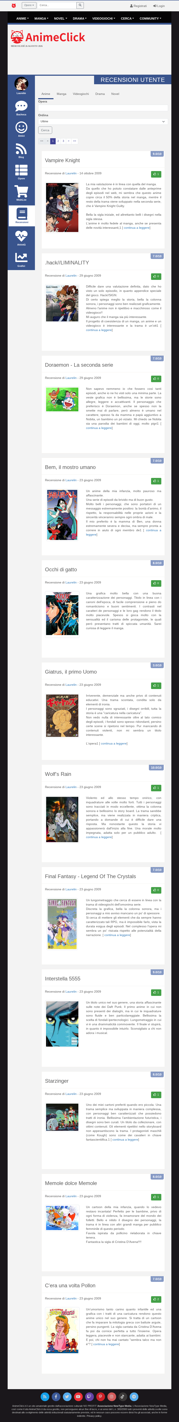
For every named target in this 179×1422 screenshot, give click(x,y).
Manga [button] (40, 18)
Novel (115, 94)
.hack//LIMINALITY (67, 263)
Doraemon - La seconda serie (79, 365)
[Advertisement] (89, 61)
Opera (42, 101)
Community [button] (149, 18)
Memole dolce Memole (71, 1183)
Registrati (140, 6)
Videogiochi (81, 94)
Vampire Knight (62, 160)
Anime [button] (21, 18)
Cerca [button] (126, 18)
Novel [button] (59, 18)
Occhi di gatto (61, 569)
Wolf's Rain (58, 774)
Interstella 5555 (62, 979)
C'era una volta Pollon (70, 1285)
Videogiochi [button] (102, 18)
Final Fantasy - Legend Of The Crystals (90, 876)
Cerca (45, 130)
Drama (100, 94)
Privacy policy (94, 1416)
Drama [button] (78, 18)
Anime (45, 94)
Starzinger (57, 1081)
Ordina (43, 115)
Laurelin (71, 173)
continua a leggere (137, 227)
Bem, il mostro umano (70, 467)
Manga (61, 94)
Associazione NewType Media (114, 1406)
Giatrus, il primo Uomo (71, 672)
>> (74, 141)
